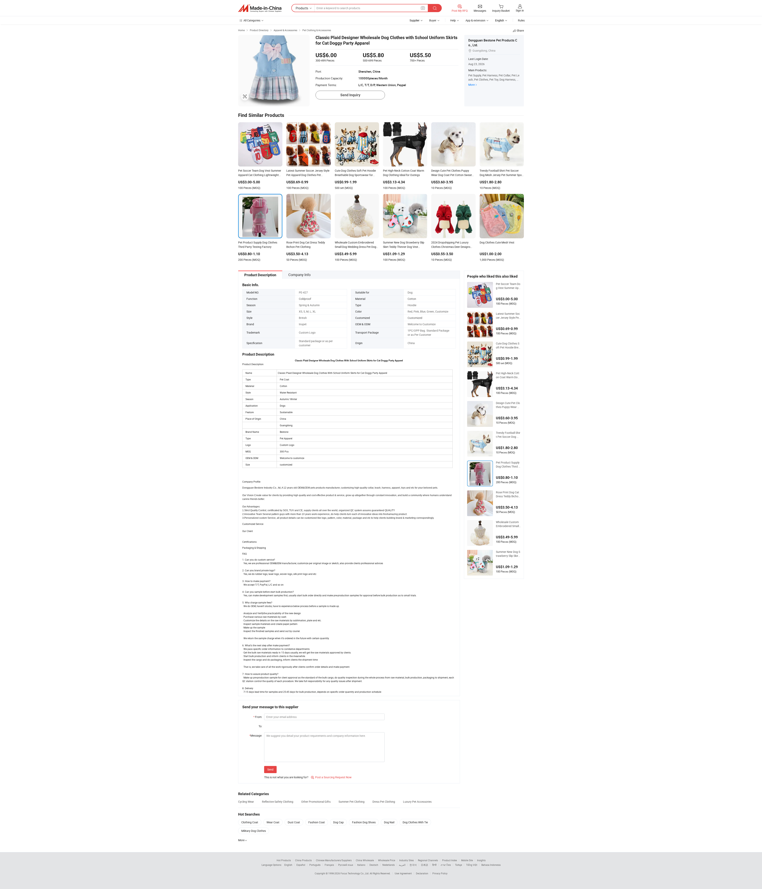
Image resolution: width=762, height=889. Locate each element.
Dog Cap (338, 822)
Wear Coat (273, 822)
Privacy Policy (439, 873)
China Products (303, 860)
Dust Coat (294, 822)
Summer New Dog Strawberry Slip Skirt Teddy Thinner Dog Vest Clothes (508, 554)
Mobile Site (467, 860)
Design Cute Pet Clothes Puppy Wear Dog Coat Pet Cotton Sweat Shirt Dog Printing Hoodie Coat (508, 405)
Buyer (432, 20)
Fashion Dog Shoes (364, 822)
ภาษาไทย (446, 864)
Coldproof (305, 299)
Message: (255, 735)
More (471, 85)
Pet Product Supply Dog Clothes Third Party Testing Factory (508, 465)
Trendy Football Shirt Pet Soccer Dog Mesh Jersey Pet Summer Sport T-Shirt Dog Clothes (508, 435)
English (288, 864)
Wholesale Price (386, 860)
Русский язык (345, 864)
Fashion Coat (316, 822)
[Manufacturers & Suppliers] (259, 8)
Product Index (449, 860)
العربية (402, 864)
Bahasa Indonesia (491, 864)
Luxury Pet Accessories (417, 801)
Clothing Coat (249, 822)
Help (453, 20)
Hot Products (284, 860)
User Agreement (403, 873)
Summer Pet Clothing (352, 801)
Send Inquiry (350, 95)
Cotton (412, 299)
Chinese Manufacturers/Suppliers (334, 860)
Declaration (422, 873)
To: (260, 726)
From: (257, 717)
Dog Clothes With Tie (415, 822)
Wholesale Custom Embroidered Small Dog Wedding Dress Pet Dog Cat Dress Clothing (508, 524)
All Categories (251, 20)
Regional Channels (428, 860)
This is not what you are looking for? (286, 777)
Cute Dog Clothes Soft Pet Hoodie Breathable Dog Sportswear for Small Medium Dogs (508, 345)
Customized (415, 318)
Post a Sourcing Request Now (331, 777)
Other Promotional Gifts (316, 801)
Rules (521, 20)
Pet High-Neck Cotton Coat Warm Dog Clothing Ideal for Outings (508, 375)
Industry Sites (406, 860)
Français (329, 864)
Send (270, 769)
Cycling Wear (246, 801)
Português (314, 864)
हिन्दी (434, 864)
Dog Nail (389, 822)
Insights (481, 860)
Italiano (361, 864)
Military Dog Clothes (253, 831)
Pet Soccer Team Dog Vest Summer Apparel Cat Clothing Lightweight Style (508, 286)
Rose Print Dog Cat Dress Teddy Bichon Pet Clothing (508, 494)
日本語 (424, 864)
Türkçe (458, 864)
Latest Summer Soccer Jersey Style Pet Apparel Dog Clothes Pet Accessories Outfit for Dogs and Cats (508, 316)
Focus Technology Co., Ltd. (355, 873)
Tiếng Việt (471, 864)
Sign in (520, 10)
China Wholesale (365, 860)
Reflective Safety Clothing (277, 801)
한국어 (413, 864)
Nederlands (388, 864)
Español (300, 864)
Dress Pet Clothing (383, 801)
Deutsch (373, 864)
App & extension (475, 20)
